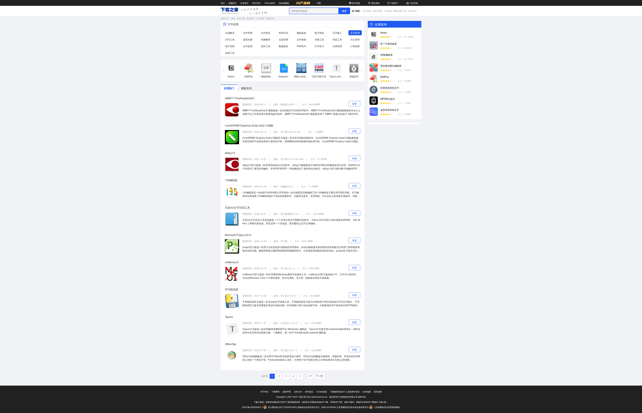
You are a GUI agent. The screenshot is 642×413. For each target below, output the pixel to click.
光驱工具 (319, 39)
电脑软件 (233, 3)
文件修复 (301, 39)
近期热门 (229, 88)
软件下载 (241, 18)
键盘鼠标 (301, 32)
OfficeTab (230, 344)
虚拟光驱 (247, 39)
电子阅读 (319, 32)
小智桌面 (388, 10)
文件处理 (247, 46)
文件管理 (247, 32)
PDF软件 (301, 46)
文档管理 (337, 46)
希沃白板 (367, 10)
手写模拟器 (231, 289)
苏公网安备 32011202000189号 (282, 407)
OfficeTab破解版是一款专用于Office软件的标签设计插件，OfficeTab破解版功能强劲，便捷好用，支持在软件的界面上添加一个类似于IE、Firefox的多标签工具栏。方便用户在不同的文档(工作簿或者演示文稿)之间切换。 (301, 358)
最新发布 (246, 88)
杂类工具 (230, 52)
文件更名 (265, 32)
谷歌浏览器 (377, 10)
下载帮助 (276, 391)
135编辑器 (231, 180)
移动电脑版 (284, 3)
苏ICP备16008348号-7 (252, 407)
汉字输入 (337, 32)
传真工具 (337, 39)
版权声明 (287, 391)
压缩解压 (230, 32)
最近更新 (375, 3)
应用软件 (251, 18)
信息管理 (283, 39)
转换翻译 (265, 39)
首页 (223, 3)
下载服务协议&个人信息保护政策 (344, 391)
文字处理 (260, 18)
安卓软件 (244, 3)
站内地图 (367, 391)
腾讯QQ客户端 (399, 10)
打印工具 (230, 39)
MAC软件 (256, 3)
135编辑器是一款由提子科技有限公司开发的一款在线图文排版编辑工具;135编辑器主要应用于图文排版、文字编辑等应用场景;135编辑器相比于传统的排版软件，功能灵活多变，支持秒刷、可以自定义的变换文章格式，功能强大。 (300, 194)
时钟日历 (283, 32)
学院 (319, 3)
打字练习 (319, 46)
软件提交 (309, 391)
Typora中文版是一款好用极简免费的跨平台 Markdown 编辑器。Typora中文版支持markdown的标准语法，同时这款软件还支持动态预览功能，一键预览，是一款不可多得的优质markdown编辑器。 (301, 330)
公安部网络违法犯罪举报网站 (386, 407)
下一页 (319, 376)
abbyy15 (230, 153)
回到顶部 (378, 391)
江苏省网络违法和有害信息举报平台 (353, 407)
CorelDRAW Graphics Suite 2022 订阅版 (249, 125)
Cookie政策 (321, 391)
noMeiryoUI (232, 262)
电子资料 (230, 46)
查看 (354, 103)
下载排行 (394, 3)
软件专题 (356, 3)
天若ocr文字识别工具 (237, 207)
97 (310, 376)
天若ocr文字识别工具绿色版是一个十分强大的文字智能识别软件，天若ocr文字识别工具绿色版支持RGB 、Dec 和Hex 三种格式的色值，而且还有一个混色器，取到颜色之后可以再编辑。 (301, 221)
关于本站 (264, 391)
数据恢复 (283, 46)
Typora (229, 317)
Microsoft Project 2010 (238, 235)
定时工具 (265, 46)
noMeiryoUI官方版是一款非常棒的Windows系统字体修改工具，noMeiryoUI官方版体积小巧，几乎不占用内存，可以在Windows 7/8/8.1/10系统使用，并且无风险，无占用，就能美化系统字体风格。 (300, 276)
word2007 (412, 10)
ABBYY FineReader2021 (240, 98)
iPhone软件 (270, 3)
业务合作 (298, 391)
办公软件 (355, 39)
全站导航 (414, 3)
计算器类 (355, 46)
